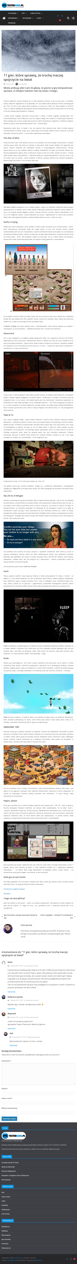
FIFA (3, 1192)
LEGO (3, 1201)
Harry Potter (6, 1197)
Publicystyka (35, 13)
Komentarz (6, 1061)
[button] (17, 13)
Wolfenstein (6, 1210)
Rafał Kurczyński (15, 997)
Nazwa (5, 1088)
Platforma (12, 13)
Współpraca (6, 1227)
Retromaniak (6, 1180)
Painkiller (5, 1205)
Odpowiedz (11, 992)
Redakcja (5, 1231)
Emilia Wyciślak (22, 84)
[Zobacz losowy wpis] (73, 18)
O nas (39, 18)
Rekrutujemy (6, 1235)
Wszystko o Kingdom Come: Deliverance (15, 1175)
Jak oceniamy (6, 1239)
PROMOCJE (11, 23)
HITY (23, 13)
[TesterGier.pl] (4, 18)
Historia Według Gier (9, 1171)
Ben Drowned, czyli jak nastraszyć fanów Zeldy (20, 916)
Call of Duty (6, 1214)
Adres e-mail (7, 1098)
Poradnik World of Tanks (10, 1163)
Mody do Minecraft (8, 1167)
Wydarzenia (12, 18)
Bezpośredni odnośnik (32, 966)
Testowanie (26, 18)
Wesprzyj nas (6, 1248)
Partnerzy (5, 1244)
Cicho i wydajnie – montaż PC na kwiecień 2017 (56, 916)
